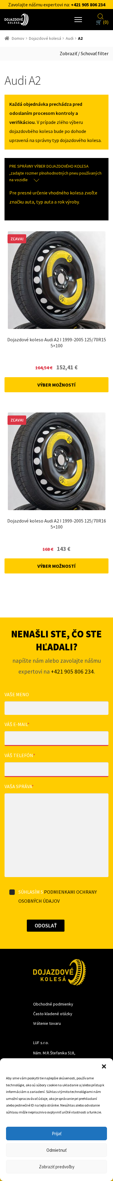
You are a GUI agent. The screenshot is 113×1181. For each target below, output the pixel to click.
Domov (18, 38)
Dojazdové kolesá (45, 38)
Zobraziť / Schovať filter (84, 53)
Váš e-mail (17, 724)
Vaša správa (19, 786)
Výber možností (56, 385)
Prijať (56, 1133)
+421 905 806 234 (88, 5)
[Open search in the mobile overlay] (101, 15)
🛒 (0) (102, 22)
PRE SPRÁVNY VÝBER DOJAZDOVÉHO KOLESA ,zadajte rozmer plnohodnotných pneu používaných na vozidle (55, 172)
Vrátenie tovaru (47, 1023)
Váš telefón (20, 755)
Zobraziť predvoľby (56, 1167)
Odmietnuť (56, 1150)
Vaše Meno (17, 694)
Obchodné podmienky (53, 1004)
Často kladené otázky (52, 1013)
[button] (104, 1066)
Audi (70, 38)
